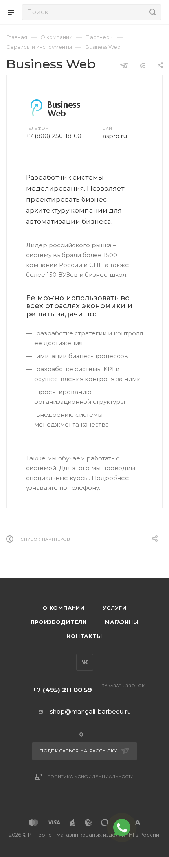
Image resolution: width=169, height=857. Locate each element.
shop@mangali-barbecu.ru (90, 711)
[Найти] (151, 12)
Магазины (121, 622)
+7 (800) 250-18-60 (53, 136)
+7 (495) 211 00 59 (62, 690)
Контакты (84, 636)
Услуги (115, 608)
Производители (59, 622)
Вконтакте (84, 662)
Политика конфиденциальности (91, 776)
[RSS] (142, 65)
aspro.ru (115, 136)
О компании (63, 608)
